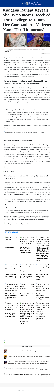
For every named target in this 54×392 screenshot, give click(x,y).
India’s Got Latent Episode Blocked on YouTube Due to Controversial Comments (41, 316)
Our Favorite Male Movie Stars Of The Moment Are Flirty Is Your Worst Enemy (29, 356)
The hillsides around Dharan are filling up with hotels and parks (11, 276)
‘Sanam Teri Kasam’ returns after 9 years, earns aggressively (11, 314)
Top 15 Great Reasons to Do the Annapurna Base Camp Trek (26, 276)
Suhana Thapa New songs (29, 351)
